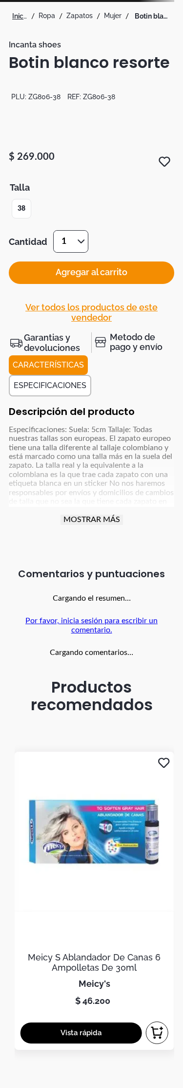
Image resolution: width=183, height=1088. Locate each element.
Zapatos (79, 16)
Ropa (47, 16)
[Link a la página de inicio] (19, 16)
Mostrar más (91, 519)
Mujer (113, 16)
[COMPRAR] (157, 1033)
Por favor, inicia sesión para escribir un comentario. (91, 625)
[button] (21, 208)
